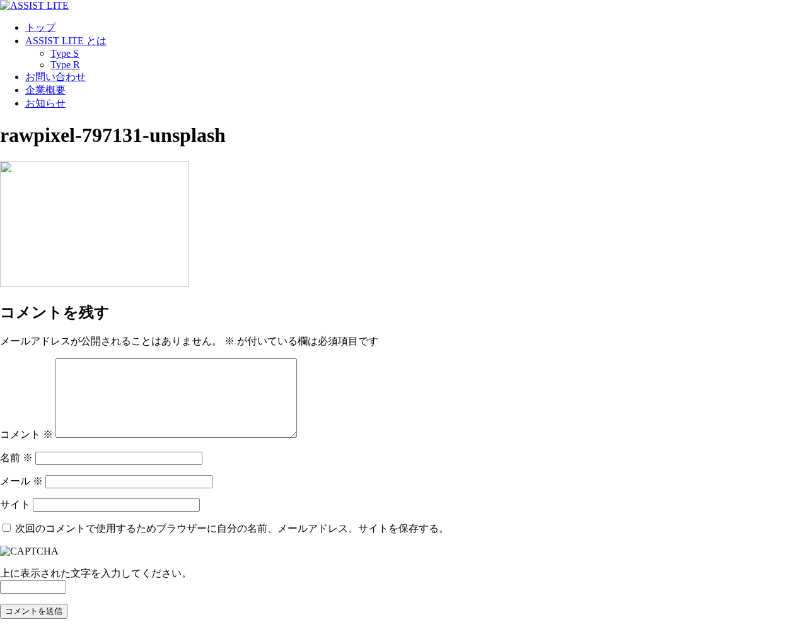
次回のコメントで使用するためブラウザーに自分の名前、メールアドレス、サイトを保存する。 (232, 528)
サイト (15, 504)
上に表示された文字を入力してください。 (96, 573)
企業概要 (45, 90)
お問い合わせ (55, 76)
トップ (40, 27)
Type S (64, 53)
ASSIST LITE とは (66, 40)
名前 (16, 457)
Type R (65, 64)
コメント (26, 434)
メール (21, 481)
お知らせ (45, 103)
